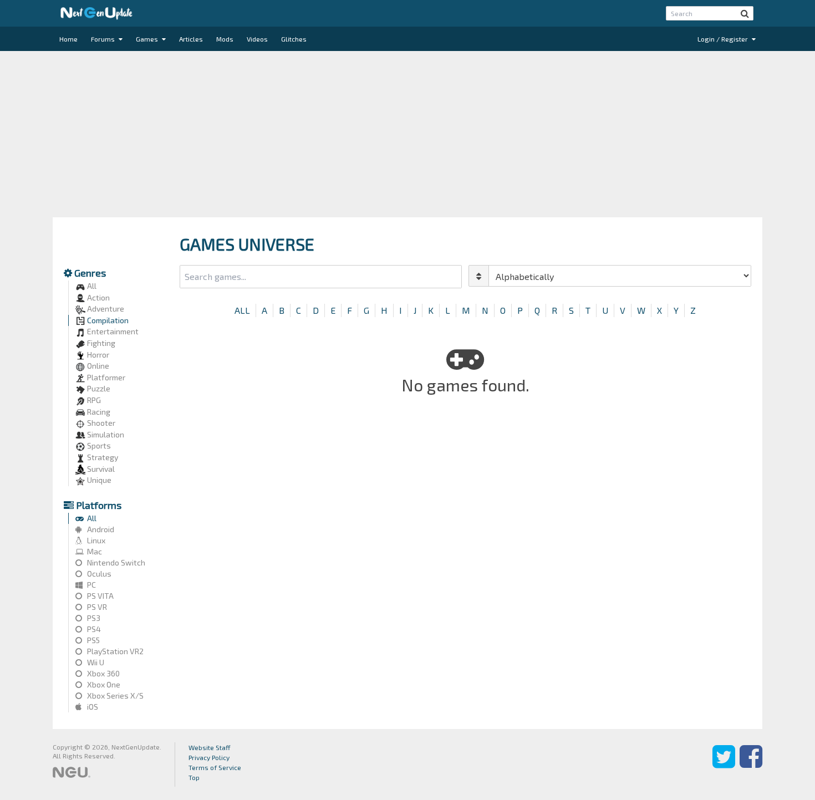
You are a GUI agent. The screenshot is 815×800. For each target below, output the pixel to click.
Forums (103, 39)
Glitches (294, 39)
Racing (97, 411)
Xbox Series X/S (114, 695)
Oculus (98, 573)
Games (148, 39)
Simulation (104, 434)
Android (99, 529)
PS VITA (99, 595)
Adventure (104, 308)
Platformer (105, 377)
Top (194, 777)
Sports (98, 445)
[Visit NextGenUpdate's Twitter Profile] (723, 764)
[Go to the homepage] (96, 13)
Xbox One (102, 684)
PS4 (93, 629)
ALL (242, 310)
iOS (91, 706)
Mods (224, 39)
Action (97, 297)
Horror (97, 354)
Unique (98, 480)
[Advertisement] (407, 134)
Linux (95, 540)
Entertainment (112, 331)
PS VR (96, 607)
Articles (191, 39)
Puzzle (97, 388)
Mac (93, 551)
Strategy (101, 457)
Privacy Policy (209, 757)
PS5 (92, 640)
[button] (744, 13)
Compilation (107, 320)
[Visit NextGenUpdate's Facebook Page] (751, 764)
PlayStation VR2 (114, 651)
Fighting (100, 343)
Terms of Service (215, 767)
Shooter (100, 422)
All (90, 286)
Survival (100, 468)
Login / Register (723, 39)
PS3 (92, 618)
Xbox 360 (102, 673)
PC (90, 584)
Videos (257, 39)
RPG (93, 400)
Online (97, 365)
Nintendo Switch (115, 562)
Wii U (94, 662)
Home (68, 39)
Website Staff (210, 747)
